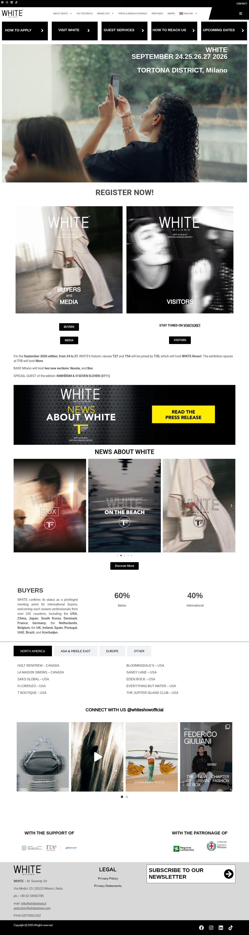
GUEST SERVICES (119, 30)
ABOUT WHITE (60, 13)
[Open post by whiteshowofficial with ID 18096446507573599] (43, 757)
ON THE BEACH (85, 13)
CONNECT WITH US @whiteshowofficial (124, 709)
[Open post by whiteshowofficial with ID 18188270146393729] (97, 757)
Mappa (171, 13)
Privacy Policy (108, 878)
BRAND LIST (103, 13)
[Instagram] (7, 2)
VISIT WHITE (68, 30)
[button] (17, 506)
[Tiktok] (16, 2)
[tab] (33, 651)
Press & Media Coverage (132, 13)
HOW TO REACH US (169, 30)
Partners (157, 13)
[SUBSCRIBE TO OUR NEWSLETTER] (229, 874)
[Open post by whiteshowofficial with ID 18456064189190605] (206, 757)
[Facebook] (2, 2)
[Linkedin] (11, 2)
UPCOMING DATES (219, 30)
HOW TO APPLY (18, 30)
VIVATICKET (192, 325)
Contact (242, 3)
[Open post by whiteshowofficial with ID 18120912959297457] (152, 757)
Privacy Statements (108, 886)
